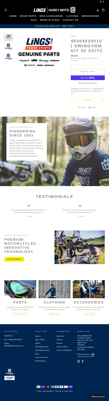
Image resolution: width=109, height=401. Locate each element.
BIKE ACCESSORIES (51, 16)
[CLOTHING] (54, 289)
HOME (13, 16)
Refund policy (40, 361)
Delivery (60, 340)
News (37, 354)
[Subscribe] (92, 354)
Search (38, 336)
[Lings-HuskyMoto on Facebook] (82, 361)
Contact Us (8, 336)
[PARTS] (20, 289)
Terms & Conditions (64, 350)
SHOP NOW (54, 314)
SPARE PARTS (28, 16)
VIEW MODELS (14, 259)
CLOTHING (72, 16)
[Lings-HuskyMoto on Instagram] (78, 361)
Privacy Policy (62, 347)
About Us (60, 336)
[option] (54, 26)
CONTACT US (70, 20)
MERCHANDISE (90, 16)
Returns (60, 343)
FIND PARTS (20, 314)
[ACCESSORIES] (89, 289)
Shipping (84, 58)
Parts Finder (40, 340)
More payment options (88, 83)
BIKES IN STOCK (50, 20)
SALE (34, 20)
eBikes (37, 343)
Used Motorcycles (42, 350)
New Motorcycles (42, 347)
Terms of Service (41, 357)
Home (73, 36)
